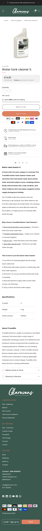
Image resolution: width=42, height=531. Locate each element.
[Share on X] (19, 163)
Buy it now (21, 114)
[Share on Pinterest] (23, 163)
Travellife (5, 66)
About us (5, 461)
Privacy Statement (8, 418)
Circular (5, 441)
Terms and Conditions (10, 414)
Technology (6, 438)
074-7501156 (6, 488)
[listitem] (21, 2)
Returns (4, 408)
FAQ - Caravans (7, 428)
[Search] (39, 11)
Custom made (7, 431)
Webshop (5, 458)
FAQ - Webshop (7, 404)
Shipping (16, 80)
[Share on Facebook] (15, 163)
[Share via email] (26, 163)
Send (31, 522)
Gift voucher (6, 411)
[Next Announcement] (38, 2)
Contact (5, 465)
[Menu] (3, 11)
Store (4, 455)
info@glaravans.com (9, 485)
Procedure (5, 434)
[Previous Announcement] (3, 2)
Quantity (5, 87)
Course (4, 445)
